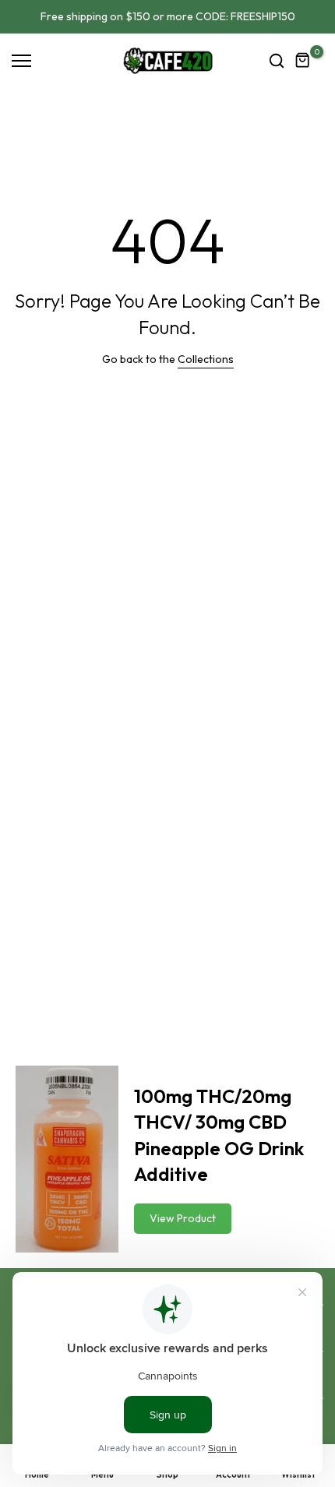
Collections (206, 359)
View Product (183, 1218)
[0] (303, 60)
